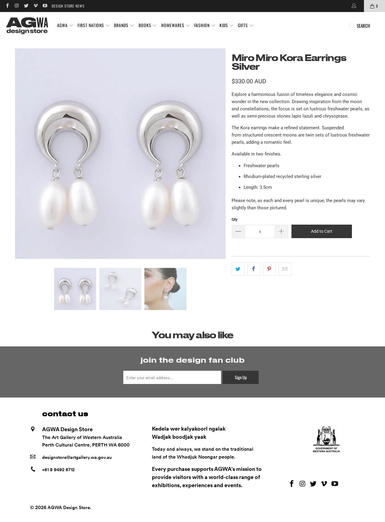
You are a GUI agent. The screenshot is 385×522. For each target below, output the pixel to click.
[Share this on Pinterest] (269, 269)
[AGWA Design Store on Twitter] (26, 5)
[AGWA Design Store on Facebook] (7, 5)
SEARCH (363, 25)
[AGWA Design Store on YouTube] (44, 5)
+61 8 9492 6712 (58, 469)
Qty (235, 219)
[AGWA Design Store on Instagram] (16, 5)
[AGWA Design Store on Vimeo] (35, 5)
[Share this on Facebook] (253, 269)
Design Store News (68, 5)
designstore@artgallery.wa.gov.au (77, 457)
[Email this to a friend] (285, 269)
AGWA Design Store (69, 507)
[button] (65, 25)
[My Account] (353, 6)
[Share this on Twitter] (238, 269)
